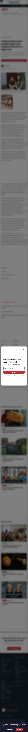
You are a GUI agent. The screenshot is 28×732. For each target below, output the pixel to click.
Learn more (23, 725)
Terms (18, 375)
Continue (14, 372)
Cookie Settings (10, 729)
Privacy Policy (22, 375)
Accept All (19, 729)
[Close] (23, 349)
